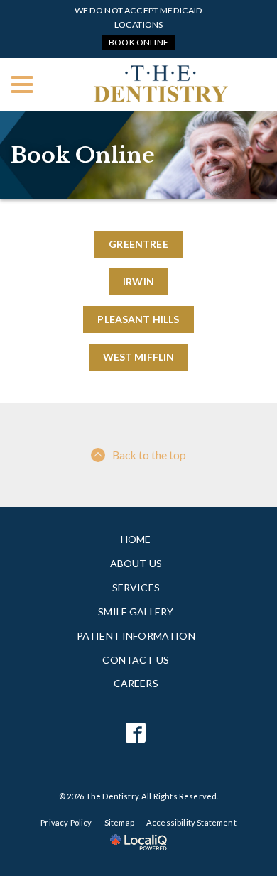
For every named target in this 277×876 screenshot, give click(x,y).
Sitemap (119, 822)
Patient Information (136, 636)
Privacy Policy (66, 822)
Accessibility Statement (191, 822)
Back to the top (149, 454)
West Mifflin (139, 357)
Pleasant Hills (138, 319)
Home (136, 539)
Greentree (138, 244)
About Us (136, 563)
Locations (138, 24)
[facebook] (136, 733)
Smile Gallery (135, 612)
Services (136, 587)
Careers (136, 683)
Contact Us (135, 660)
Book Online (138, 42)
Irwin (138, 281)
